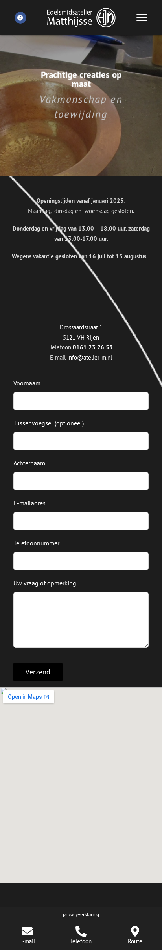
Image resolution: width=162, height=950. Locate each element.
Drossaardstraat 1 (81, 327)
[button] (142, 18)
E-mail (27, 941)
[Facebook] (20, 18)
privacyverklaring (81, 914)
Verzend (38, 672)
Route (135, 941)
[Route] (134, 931)
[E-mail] (27, 931)
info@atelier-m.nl (89, 357)
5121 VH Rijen (81, 337)
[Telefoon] (81, 931)
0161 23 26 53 (93, 347)
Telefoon (81, 941)
